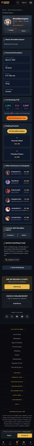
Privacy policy (27, 431)
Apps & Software (17, 342)
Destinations (17, 338)
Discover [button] (17, 372)
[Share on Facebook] (17, 316)
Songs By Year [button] (17, 377)
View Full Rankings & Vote (17, 118)
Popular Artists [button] (17, 381)
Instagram (10, 235)
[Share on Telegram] (22, 316)
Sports (17, 355)
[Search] (18, 3)
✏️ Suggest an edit (12, 260)
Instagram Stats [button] (17, 390)
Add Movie (17, 303)
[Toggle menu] (31, 3)
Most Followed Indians (15, 10)
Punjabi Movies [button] (17, 386)
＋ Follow (10, 30)
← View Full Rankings (17, 267)
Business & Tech (17, 363)
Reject (9, 435)
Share (24, 31)
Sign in (24, 2)
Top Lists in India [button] (17, 329)
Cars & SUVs (17, 334)
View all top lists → (17, 367)
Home (4, 10)
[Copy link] (27, 316)
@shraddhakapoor (18, 25)
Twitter (23, 235)
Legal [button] (17, 404)
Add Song (17, 287)
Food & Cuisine (17, 347)
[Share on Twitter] (12, 316)
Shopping (17, 351)
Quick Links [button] (17, 395)
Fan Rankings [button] (17, 399)
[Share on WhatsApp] (7, 316)
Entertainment (17, 359)
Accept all (24, 435)
